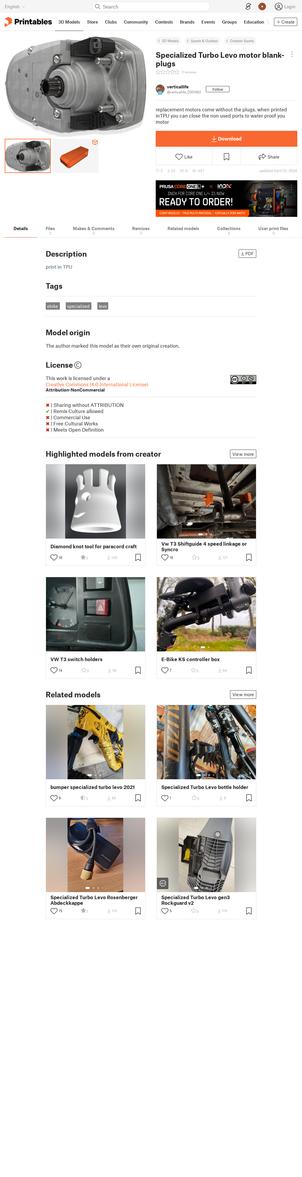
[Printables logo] (28, 22)
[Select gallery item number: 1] (200, 534)
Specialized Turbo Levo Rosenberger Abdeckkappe (94, 900)
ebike (52, 306)
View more (243, 454)
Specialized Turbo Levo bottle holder (204, 787)
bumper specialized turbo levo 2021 (92, 787)
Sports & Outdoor (204, 41)
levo (103, 306)
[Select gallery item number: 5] (215, 888)
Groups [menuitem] (229, 21)
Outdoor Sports (242, 41)
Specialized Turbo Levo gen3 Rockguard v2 (195, 900)
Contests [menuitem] (164, 21)
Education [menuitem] (254, 21)
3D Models (170, 41)
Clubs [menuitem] (111, 21)
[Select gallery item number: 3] (211, 534)
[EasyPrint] (248, 6)
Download (230, 138)
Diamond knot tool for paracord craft (93, 546)
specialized (78, 306)
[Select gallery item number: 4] (214, 775)
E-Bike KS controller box (190, 659)
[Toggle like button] (54, 557)
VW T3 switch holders (76, 659)
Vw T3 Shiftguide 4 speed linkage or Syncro (204, 546)
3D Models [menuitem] (69, 21)
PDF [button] (249, 253)
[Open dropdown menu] (292, 54)
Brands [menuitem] (187, 21)
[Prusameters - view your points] (262, 6)
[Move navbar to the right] (267, 22)
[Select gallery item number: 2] (206, 534)
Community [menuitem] (136, 21)
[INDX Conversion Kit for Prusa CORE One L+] (226, 198)
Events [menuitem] (208, 21)
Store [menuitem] (92, 21)
